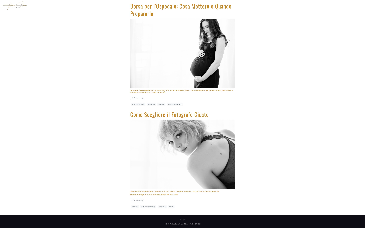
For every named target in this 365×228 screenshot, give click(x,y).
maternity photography (175, 104)
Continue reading (137, 98)
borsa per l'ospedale (138, 104)
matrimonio (162, 206)
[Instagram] (184, 219)
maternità (161, 104)
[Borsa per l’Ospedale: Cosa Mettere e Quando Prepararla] (182, 53)
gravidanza (151, 104)
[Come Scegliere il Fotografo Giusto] (182, 154)
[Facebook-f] (180, 219)
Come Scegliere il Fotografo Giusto (169, 114)
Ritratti (171, 206)
